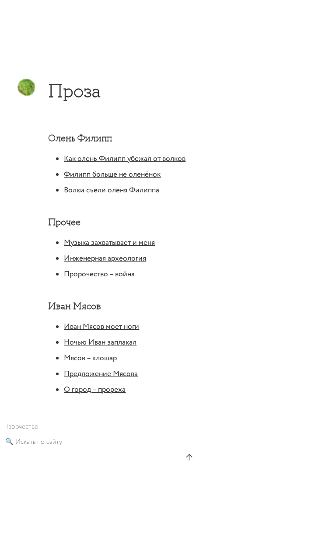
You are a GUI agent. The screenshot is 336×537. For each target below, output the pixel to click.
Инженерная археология (105, 258)
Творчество (21, 427)
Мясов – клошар (90, 358)
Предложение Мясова (101, 374)
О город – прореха (95, 389)
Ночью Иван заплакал (100, 342)
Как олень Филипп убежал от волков (125, 158)
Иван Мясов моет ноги (101, 326)
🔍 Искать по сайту (33, 442)
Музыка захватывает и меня (109, 242)
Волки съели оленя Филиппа (111, 190)
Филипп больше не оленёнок (112, 174)
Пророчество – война (99, 274)
